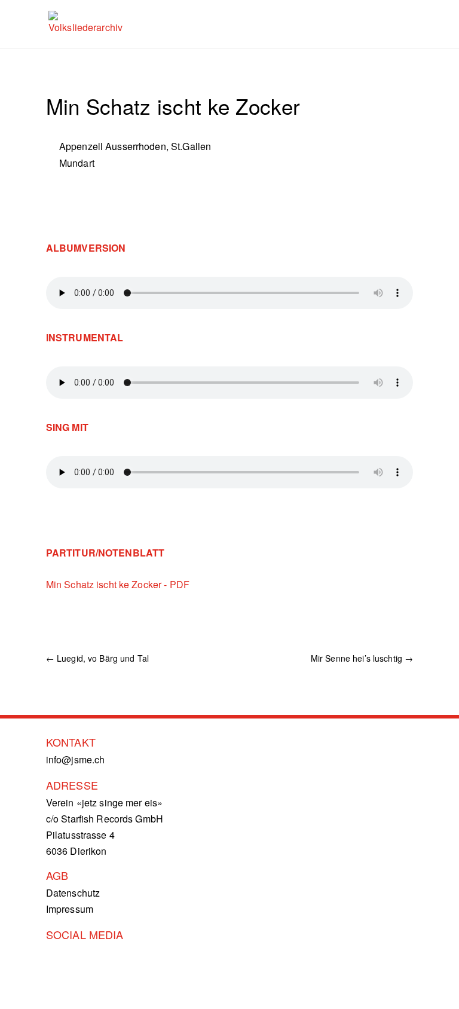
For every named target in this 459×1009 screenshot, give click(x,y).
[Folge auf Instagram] (61, 959)
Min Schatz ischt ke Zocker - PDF (117, 584)
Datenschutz (73, 893)
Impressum (69, 909)
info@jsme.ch (75, 759)
